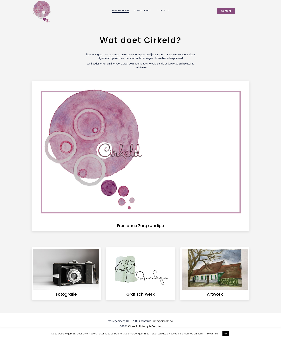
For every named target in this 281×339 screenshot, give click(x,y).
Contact (226, 11)
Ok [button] (225, 334)
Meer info (212, 333)
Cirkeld (133, 326)
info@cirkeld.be (163, 321)
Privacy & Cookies (150, 326)
